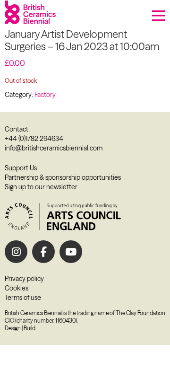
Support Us (21, 168)
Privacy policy (24, 278)
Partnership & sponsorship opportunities (63, 177)
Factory (45, 94)
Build (29, 328)
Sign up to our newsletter (41, 187)
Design (13, 328)
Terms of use (23, 297)
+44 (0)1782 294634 (34, 138)
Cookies (16, 288)
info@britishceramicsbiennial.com (53, 148)
